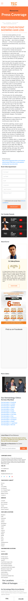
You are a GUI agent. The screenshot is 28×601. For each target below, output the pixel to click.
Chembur (3, 592)
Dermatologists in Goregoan (8, 419)
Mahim (15, 591)
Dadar (22, 591)
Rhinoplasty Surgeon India (6, 568)
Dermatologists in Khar (7, 416)
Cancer (2, 505)
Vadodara (3, 551)
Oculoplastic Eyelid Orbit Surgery (8, 567)
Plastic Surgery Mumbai (6, 570)
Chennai (2, 520)
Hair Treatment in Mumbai (6, 565)
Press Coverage (15, 22)
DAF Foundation (4, 577)
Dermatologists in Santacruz (9, 417)
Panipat (2, 545)
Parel (19, 591)
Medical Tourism (4, 493)
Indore (2, 526)
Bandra (11, 591)
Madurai (3, 544)
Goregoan (20, 592)
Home (3, 22)
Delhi (2, 516)
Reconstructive (4, 504)
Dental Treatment (5, 509)
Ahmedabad (3, 523)
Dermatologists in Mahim (8, 407)
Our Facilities (4, 486)
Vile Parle (7, 592)
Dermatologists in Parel (7, 409)
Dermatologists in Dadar (7, 411)
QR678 (3, 560)
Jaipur (2, 528)
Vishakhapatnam (4, 542)
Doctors (3, 483)
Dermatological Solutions (6, 563)
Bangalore (3, 514)
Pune (2, 537)
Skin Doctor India (4, 574)
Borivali (8, 594)
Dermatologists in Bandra (8, 405)
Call (7, 598)
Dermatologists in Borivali (8, 424)
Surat (2, 540)
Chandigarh (3, 525)
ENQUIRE (21, 599)
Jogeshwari (3, 594)
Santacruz (15, 592)
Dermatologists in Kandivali (8, 402)
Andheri (7, 591)
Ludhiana (3, 532)
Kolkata (2, 521)
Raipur (2, 538)
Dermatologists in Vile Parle (8, 414)
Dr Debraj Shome (4, 558)
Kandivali (3, 591)
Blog (2, 484)
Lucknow (3, 530)
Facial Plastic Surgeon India (6, 562)
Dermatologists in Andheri (8, 404)
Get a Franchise (4, 491)
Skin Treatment (4, 507)
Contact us (3, 495)
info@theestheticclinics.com (7, 473)
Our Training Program (5, 490)
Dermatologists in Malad (7, 421)
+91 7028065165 (5, 468)
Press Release (8, 22)
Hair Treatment (4, 502)
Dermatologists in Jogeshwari (9, 423)
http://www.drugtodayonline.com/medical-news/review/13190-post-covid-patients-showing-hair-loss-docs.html (13, 162)
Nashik (2, 535)
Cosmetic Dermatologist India (7, 575)
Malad (24, 592)
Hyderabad (3, 518)
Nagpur (2, 533)
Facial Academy (4, 572)
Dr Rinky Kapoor (4, 556)
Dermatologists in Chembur (8, 412)
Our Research (4, 488)
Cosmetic (3, 500)
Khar (11, 592)
